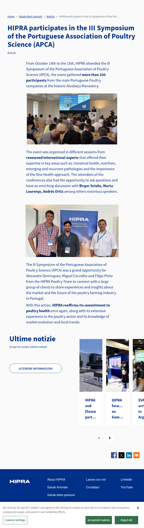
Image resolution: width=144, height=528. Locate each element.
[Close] (138, 508)
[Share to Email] (137, 455)
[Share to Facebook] (114, 455)
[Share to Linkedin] (129, 455)
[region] (72, 515)
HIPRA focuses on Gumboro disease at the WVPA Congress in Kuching (117, 409)
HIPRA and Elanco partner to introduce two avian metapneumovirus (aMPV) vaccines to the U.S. (91, 409)
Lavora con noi (96, 479)
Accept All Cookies (99, 520)
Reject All (126, 520)
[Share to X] (121, 455)
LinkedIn (126, 479)
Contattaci (93, 487)
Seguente (110, 438)
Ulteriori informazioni (36, 368)
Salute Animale (57, 487)
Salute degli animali (30, 16)
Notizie (50, 16)
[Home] (20, 487)
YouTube (127, 487)
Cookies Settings (15, 520)
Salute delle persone (61, 495)
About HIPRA (56, 479)
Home (11, 16)
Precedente (98, 438)
